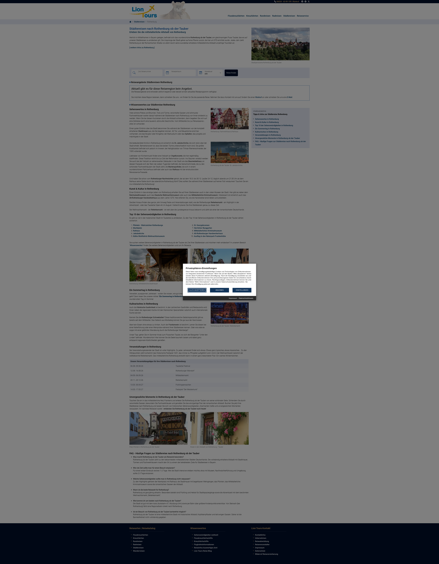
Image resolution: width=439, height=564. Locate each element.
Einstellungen (242, 290)
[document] (219, 277)
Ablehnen (219, 290)
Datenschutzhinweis (246, 298)
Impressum (233, 298)
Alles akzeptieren (197, 290)
